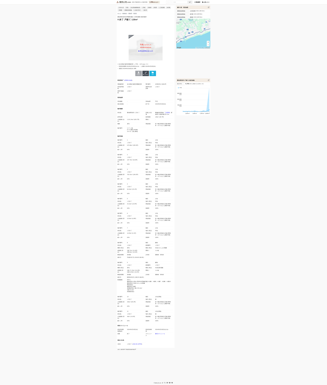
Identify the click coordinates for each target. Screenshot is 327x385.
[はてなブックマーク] (167, 383)
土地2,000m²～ (137, 10)
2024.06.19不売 (137, 344)
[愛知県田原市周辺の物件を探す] (208, 7)
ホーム (119, 13)
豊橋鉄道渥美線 (128, 10)
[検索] (189, 2)
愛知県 (149, 7)
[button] (208, 21)
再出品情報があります (146, 51)
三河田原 (167, 112)
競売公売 (123, 2)
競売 (127, 7)
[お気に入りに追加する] (152, 73)
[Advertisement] (146, 27)
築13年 (145, 10)
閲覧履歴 (197, 2)
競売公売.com (158, 383)
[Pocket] (170, 383)
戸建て (144, 7)
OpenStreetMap (200, 47)
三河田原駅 (162, 7)
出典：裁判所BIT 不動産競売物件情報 (126, 349)
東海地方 (124, 13)
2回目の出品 (128, 80)
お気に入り (206, 2)
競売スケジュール (160, 333)
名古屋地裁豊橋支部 (135, 7)
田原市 (155, 7)
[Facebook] (162, 383)
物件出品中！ (154, 2)
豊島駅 (120, 10)
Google (179, 47)
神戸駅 (168, 7)
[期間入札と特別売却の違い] (123, 80)
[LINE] (172, 383)
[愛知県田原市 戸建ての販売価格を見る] (208, 80)
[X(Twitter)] (165, 383)
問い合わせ (145, 74)
